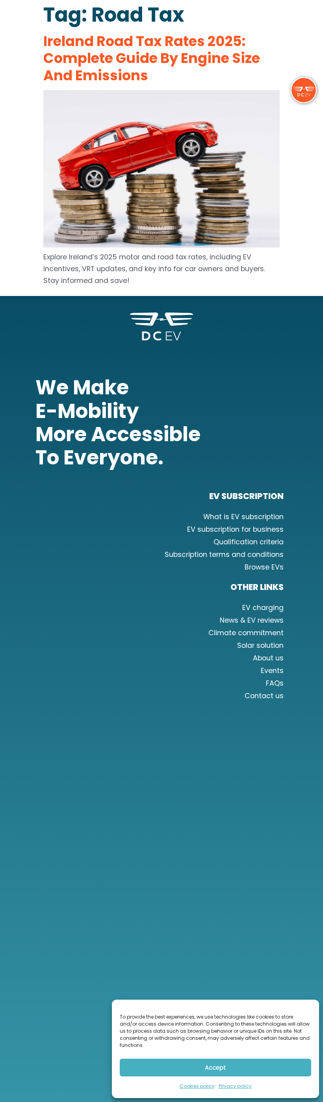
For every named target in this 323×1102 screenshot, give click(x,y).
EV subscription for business (235, 529)
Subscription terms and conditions (224, 554)
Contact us (264, 696)
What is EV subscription (243, 516)
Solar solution (260, 645)
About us (268, 658)
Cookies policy (197, 1086)
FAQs (275, 683)
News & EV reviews (252, 620)
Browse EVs (264, 567)
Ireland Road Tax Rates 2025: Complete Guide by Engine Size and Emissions (151, 58)
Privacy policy (235, 1086)
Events (272, 670)
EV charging (263, 607)
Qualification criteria (248, 542)
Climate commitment (246, 633)
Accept (215, 1067)
